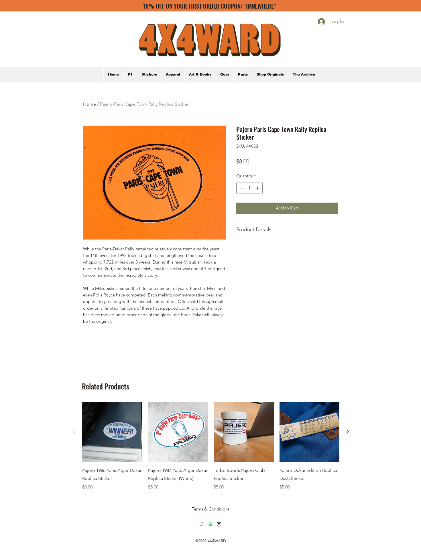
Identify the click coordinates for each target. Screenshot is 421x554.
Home (89, 104)
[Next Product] (347, 431)
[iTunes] (202, 524)
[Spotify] (210, 524)
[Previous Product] (73, 431)
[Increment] (258, 188)
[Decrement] (241, 188)
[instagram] (219, 524)
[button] (303, 74)
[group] (210, 446)
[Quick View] (112, 432)
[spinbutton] (249, 188)
